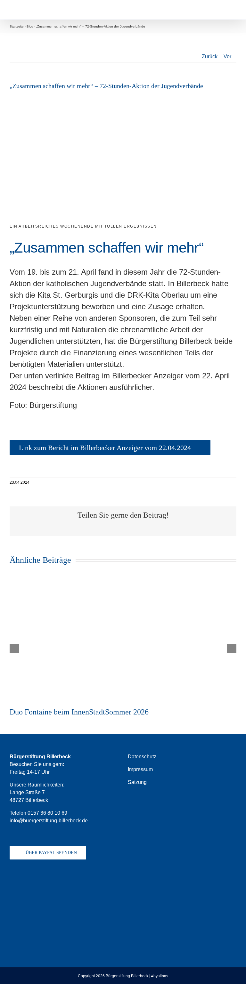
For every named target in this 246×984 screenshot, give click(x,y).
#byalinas (159, 976)
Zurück (209, 56)
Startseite (17, 26)
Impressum (140, 769)
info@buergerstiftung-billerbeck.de (49, 820)
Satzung (137, 782)
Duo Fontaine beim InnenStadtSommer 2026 (79, 712)
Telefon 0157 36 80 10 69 (38, 813)
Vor (227, 56)
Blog (30, 26)
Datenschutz (142, 756)
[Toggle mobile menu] (233, 9)
